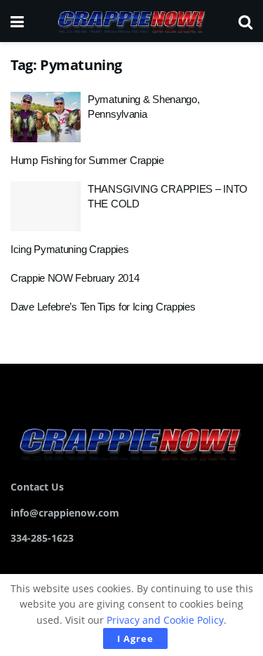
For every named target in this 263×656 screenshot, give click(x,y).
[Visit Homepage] (131, 21)
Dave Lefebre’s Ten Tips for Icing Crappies (103, 307)
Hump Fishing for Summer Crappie (87, 160)
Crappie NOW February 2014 (75, 278)
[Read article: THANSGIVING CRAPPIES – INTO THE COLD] (46, 207)
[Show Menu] (17, 21)
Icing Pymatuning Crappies (70, 249)
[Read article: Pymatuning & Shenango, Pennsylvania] (46, 117)
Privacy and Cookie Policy (165, 620)
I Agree (135, 638)
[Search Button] (245, 21)
